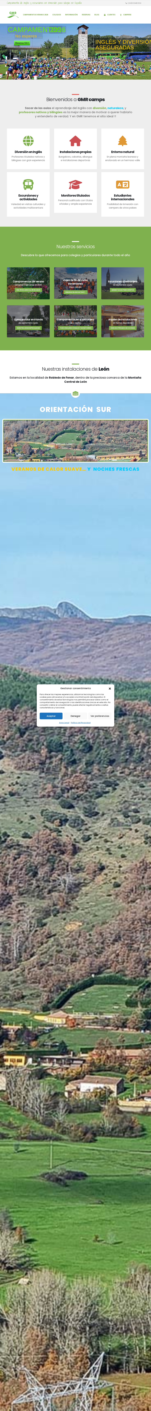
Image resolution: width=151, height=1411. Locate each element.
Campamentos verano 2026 (35, 14)
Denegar (76, 715)
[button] (109, 688)
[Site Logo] (13, 15)
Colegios (56, 14)
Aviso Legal (64, 722)
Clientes (111, 14)
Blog (96, 14)
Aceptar (51, 715)
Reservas (86, 14)
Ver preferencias (100, 715)
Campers (127, 14)
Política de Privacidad (81, 722)
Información (71, 14)
